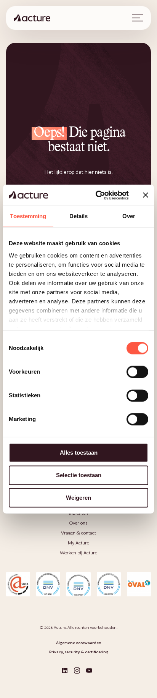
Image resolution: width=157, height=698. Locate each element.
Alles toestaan (79, 452)
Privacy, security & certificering (78, 651)
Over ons (78, 523)
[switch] (137, 372)
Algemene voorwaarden (78, 642)
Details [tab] (78, 216)
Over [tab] (128, 216)
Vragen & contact (78, 533)
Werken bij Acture (78, 552)
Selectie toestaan (78, 475)
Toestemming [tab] (28, 216)
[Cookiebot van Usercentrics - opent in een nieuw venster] (97, 195)
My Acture (78, 543)
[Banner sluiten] (145, 195)
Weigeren (78, 497)
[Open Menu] (137, 18)
